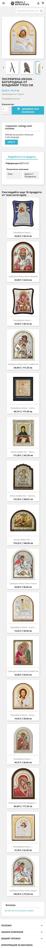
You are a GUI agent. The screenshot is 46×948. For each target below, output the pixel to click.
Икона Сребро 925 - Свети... (23, 452)
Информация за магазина (17, 945)
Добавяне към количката (28, 110)
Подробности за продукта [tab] (22, 156)
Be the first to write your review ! (19, 910)
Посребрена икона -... (23, 232)
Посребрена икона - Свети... (23, 408)
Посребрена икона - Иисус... (23, 715)
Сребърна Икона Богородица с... (23, 803)
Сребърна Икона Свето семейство (23, 364)
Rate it (11, 142)
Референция (12, 163)
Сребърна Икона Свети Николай (23, 276)
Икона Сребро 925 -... (23, 539)
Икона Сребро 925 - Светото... (23, 496)
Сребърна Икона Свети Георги (23, 583)
